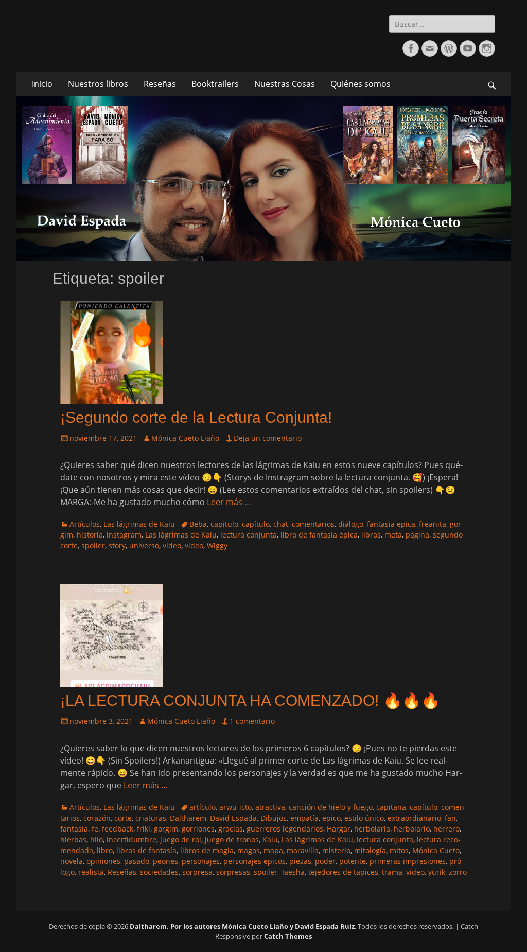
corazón (97, 818)
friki (143, 829)
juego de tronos (232, 839)
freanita (432, 524)
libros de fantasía (146, 850)
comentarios (313, 524)
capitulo (224, 524)
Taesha (293, 872)
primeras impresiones (408, 861)
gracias (230, 829)
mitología (370, 850)
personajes (201, 861)
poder (325, 861)
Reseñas (160, 84)
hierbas (73, 839)
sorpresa (197, 872)
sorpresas (233, 872)
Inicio (42, 84)
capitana (391, 807)
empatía (304, 818)
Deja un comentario (268, 438)
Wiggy (217, 545)
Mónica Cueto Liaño (185, 438)
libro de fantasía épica (319, 535)
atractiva (270, 807)
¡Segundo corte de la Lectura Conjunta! (196, 417)
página (417, 535)
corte (123, 818)
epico (331, 818)
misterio (336, 850)
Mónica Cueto (436, 850)
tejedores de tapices (343, 872)
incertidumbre (131, 839)
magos (248, 850)
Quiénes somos (360, 84)
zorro (458, 872)
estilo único (364, 818)
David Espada (233, 818)
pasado (136, 861)
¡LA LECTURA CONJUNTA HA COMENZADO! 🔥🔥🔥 (250, 700)
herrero (446, 829)
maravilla (303, 850)
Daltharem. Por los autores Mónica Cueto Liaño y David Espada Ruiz (242, 926)
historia (90, 535)
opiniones (103, 861)
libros (371, 535)
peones (165, 861)
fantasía (74, 829)
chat (280, 524)
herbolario (412, 829)
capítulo (256, 524)
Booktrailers (215, 84)
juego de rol (180, 839)
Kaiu (270, 839)
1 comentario (252, 721)
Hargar (338, 829)
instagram (124, 535)
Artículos (84, 524)
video (194, 545)
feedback (117, 829)
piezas (300, 861)
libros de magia (207, 850)
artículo (202, 807)
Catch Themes (288, 936)
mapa (273, 850)
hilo (96, 839)
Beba (198, 524)
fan (450, 818)
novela (71, 861)
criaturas (150, 818)
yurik (436, 872)
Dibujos (273, 818)
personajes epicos (254, 861)
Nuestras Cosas (284, 84)
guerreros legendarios (285, 829)
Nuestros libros (98, 84)
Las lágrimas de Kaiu (139, 524)
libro (105, 850)
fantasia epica (391, 524)
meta (393, 535)
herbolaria (372, 829)
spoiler (93, 545)
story (117, 545)
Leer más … (229, 502)
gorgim (166, 829)
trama (392, 872)
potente (352, 861)
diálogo (350, 524)
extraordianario (414, 818)
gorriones (198, 829)
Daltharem (188, 818)
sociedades (159, 872)
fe (95, 829)
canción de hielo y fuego (331, 807)
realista (91, 872)
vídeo (172, 545)
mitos (399, 850)
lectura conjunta (248, 535)
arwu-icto (235, 807)
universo (144, 545)
